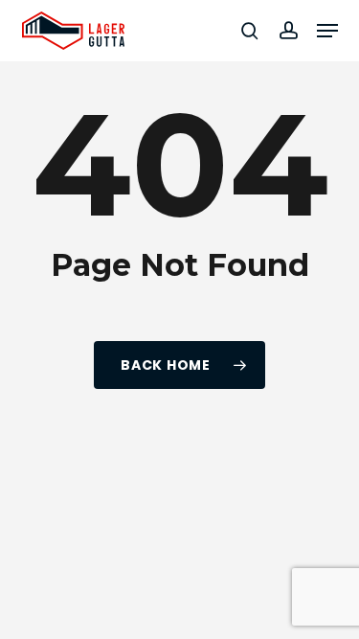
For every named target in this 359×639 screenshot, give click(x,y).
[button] (327, 30)
